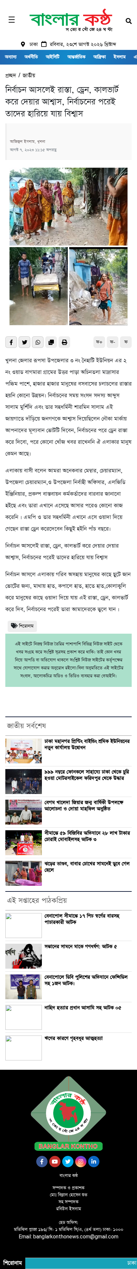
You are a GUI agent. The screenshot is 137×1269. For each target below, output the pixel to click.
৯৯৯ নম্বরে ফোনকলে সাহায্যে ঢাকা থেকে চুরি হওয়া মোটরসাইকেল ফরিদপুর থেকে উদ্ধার (87, 775)
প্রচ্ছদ (10, 75)
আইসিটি (53, 57)
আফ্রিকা (99, 57)
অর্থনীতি (31, 57)
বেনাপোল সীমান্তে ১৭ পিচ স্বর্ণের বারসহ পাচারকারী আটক (82, 919)
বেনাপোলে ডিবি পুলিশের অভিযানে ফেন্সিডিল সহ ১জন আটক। (86, 980)
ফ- (112, 342)
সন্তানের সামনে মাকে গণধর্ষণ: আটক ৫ (81, 946)
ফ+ (99, 342)
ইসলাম (120, 57)
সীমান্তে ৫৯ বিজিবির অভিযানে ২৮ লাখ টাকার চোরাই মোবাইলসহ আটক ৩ (87, 836)
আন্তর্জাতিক (76, 57)
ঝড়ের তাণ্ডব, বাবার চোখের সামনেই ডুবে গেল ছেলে (87, 867)
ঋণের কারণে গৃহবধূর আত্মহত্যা (74, 1038)
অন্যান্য (11, 57)
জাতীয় (29, 75)
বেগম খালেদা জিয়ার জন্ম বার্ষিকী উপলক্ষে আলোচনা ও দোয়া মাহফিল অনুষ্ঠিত (84, 805)
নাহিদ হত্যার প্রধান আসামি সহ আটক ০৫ (83, 1008)
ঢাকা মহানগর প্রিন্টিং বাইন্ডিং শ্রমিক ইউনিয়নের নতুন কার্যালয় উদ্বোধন (87, 744)
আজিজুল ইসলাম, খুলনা (27, 141)
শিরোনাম (26, 626)
